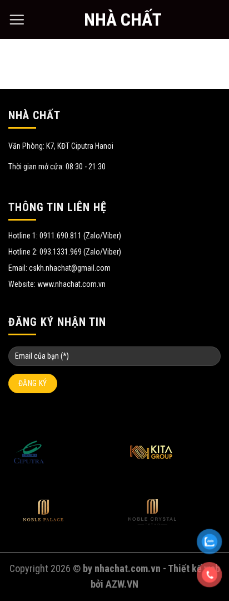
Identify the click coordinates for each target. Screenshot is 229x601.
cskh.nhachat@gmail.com (70, 267)
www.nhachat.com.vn (71, 284)
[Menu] (16, 19)
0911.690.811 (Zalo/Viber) (80, 235)
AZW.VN (122, 584)
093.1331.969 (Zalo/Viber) (80, 251)
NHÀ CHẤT (123, 19)
